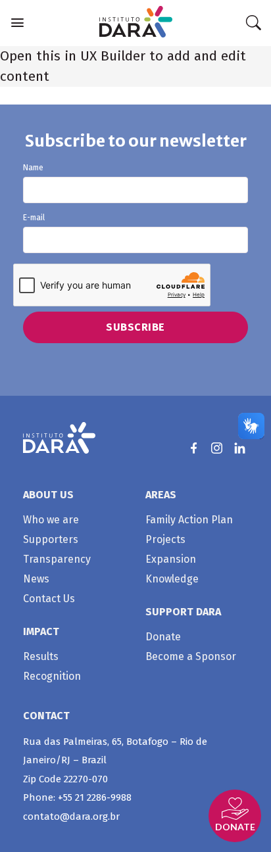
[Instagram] (216, 448)
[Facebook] (193, 448)
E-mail (34, 218)
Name (33, 168)
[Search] (253, 23)
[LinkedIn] (239, 448)
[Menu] (17, 22)
